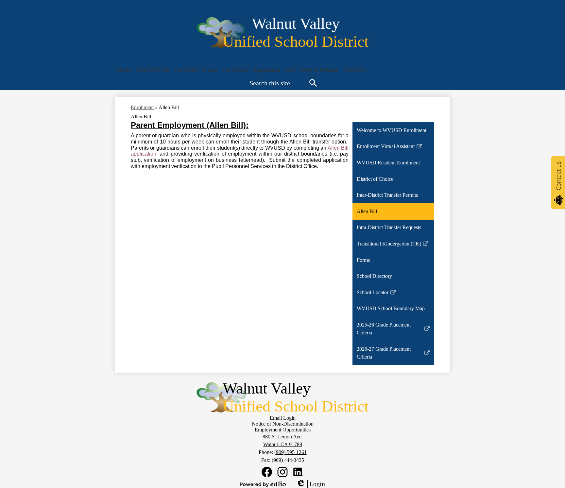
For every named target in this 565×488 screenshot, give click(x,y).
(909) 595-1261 (290, 452)
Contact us (558, 175)
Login (310, 484)
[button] (152, 70)
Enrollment (142, 107)
